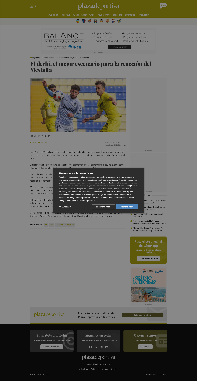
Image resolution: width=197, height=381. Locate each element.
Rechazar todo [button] (103, 207)
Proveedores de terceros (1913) (119, 186)
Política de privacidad (87, 200)
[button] (65, 207)
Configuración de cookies (68, 200)
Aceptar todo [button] (127, 207)
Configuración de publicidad (79, 198)
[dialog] (98, 190)
